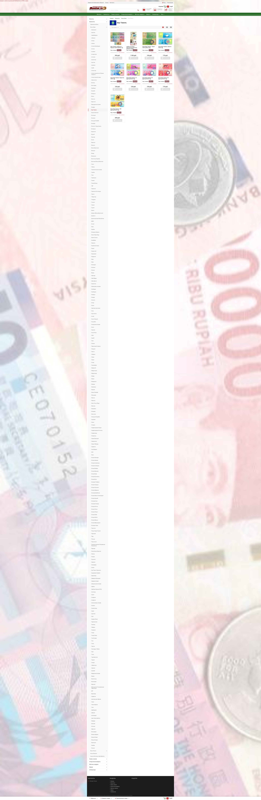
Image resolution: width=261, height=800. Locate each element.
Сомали (93, 605)
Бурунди (93, 137)
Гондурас (93, 199)
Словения (93, 600)
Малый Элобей (94, 392)
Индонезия (93, 253)
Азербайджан (94, 35)
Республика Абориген (96, 551)
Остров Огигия (94, 506)
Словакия (93, 597)
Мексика (93, 405)
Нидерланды (94, 433)
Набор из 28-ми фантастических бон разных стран (131, 47)
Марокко (93, 400)
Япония (93, 748)
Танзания (93, 630)
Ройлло (93, 553)
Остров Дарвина (95, 490)
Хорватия (93, 696)
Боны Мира (92, 27)
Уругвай (93, 670)
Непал (92, 422)
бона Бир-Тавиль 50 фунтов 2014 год (163, 78)
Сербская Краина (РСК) (96, 589)
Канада (93, 297)
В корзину (118, 58)
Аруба (92, 67)
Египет (92, 223)
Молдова (93, 411)
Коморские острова (95, 324)
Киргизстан (94, 313)
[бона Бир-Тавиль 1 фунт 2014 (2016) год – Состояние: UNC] (149, 38)
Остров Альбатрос (95, 463)
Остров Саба (94, 514)
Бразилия (93, 131)
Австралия (93, 29)
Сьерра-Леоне (94, 619)
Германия (93, 188)
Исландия (93, 264)
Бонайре (93, 123)
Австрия (93, 32)
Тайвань (93, 627)
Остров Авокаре (94, 457)
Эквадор (93, 720)
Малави (93, 384)
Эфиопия (93, 729)
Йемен (92, 272)
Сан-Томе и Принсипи (96, 570)
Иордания (93, 256)
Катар (92, 302)
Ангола (93, 48)
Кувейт (92, 338)
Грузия (92, 207)
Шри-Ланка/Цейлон (95, 718)
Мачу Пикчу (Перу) (95, 403)
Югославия (93, 731)
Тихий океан (94, 638)
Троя (92, 651)
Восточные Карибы (95, 158)
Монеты (99, 14)
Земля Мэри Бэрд (95, 234)
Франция (93, 684)
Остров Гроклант (95, 487)
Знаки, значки (115, 14)
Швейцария (94, 710)
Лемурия (93, 348)
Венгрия (93, 150)
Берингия (93, 101)
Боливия (93, 118)
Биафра (93, 107)
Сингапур (93, 591)
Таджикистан (94, 621)
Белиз (92, 96)
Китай (92, 316)
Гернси (92, 194)
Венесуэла (93, 156)
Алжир (92, 40)
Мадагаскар (94, 373)
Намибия (93, 419)
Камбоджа (93, 291)
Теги (162, 14)
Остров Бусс (94, 479)
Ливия (92, 359)
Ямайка (93, 745)
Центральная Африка (96, 699)
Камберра (93, 289)
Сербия (93, 586)
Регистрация (170, 2)
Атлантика (93, 70)
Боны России (93, 750)
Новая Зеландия (95, 438)
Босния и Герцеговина (96, 126)
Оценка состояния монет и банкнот (96, 2)
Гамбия (93, 172)
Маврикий (93, 367)
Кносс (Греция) (94, 319)
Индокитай (93, 251)
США (92, 616)
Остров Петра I (94, 511)
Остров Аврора (94, 460)
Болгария (93, 115)
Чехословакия (94, 704)
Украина (93, 668)
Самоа (92, 567)
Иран (92, 262)
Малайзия (93, 386)
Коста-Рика (93, 332)
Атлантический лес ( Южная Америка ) (97, 74)
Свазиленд (93, 575)
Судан (92, 610)
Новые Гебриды (94, 444)
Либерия (93, 354)
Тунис (92, 654)
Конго (92, 327)
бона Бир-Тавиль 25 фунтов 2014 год (147, 78)
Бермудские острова (96, 104)
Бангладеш (93, 85)
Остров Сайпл (94, 517)
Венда (92, 153)
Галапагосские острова (96, 169)
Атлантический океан (96, 77)
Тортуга (93, 646)
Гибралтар (93, 196)
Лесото (93, 351)
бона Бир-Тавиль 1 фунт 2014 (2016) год (148, 47)
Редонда (93, 548)
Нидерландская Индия (96, 427)
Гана (92, 175)
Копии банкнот (93, 753)
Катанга (93, 300)
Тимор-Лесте (94, 635)
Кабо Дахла (94, 281)
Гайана (93, 166)
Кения (92, 305)
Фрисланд (93, 693)
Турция (93, 659)
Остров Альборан (95, 465)
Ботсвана (93, 128)
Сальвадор (93, 564)
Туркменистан (94, 657)
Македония (93, 381)
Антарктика (94, 54)
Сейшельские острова (96, 583)
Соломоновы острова (96, 602)
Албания (93, 38)
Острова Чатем (94, 525)
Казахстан (93, 283)
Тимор (92, 632)
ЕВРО (92, 221)
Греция (92, 204)
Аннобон (93, 51)
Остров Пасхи (94, 509)
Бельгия (93, 99)
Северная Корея (95, 581)
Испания (93, 267)
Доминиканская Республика (97, 218)
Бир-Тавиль (94, 109)
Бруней (93, 134)
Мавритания (94, 370)
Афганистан (94, 80)
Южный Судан (94, 739)
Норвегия (93, 446)
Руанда (93, 556)
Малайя (93, 389)
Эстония (93, 726)
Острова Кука (94, 501)
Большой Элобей (95, 120)
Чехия (92, 701)
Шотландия (93, 715)
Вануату (93, 145)
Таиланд (93, 624)
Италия (93, 270)
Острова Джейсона (95, 492)
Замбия (93, 229)
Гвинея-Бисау (94, 183)
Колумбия (93, 321)
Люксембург (94, 365)
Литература (155, 14)
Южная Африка (94, 734)
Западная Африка (95, 232)
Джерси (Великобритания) (97, 213)
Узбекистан (94, 665)
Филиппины (94, 678)
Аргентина (93, 59)
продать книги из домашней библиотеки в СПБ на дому (14, 0)
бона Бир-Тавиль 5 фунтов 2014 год (117, 78)
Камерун (93, 294)
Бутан (92, 139)
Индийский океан (95, 245)
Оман (92, 454)
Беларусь (93, 93)
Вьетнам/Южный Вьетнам (97, 161)
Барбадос (93, 88)
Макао (92, 378)
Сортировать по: (115, 27)
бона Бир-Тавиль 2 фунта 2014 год (164, 47)
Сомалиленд (94, 608)
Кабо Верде (93, 278)
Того (92, 640)
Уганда (92, 662)
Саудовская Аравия (95, 572)
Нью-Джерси (94, 449)
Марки (148, 14)
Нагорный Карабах (95, 416)
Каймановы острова (96, 286)
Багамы (93, 82)
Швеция (93, 712)
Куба (92, 335)
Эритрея (93, 723)
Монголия (93, 414)
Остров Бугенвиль (95, 476)
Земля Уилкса (94, 237)
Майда (92, 376)
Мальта (93, 397)
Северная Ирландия (95, 578)
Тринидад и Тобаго (95, 649)
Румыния (93, 559)
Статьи (106, 2)
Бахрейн (93, 90)
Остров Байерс (94, 468)
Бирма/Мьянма (94, 112)
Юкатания (93, 742)
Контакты (112, 2)
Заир (92, 226)
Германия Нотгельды (96, 191)
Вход (164, 2)
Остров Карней (94, 498)
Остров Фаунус (94, 520)
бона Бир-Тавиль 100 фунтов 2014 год (116, 109)
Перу (92, 536)
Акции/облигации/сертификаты (97, 756)
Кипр (92, 310)
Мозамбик (93, 408)
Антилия (93, 57)
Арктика (93, 62)
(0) (117, 52)
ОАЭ (92, 452)
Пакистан (93, 528)
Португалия (94, 541)
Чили (92, 707)
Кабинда (93, 275)
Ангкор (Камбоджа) (95, 46)
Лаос (92, 340)
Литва (92, 362)
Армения (93, 65)
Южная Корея (94, 737)
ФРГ (92, 691)
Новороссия (94, 441)
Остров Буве (94, 473)
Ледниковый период (95, 346)
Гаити (92, 164)
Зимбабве (93, 240)
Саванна (93, 562)
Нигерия (93, 424)
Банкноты (106, 14)
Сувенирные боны (94, 24)
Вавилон (93, 142)
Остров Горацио (94, 484)
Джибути (93, 215)
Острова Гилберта (95, 482)
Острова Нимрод (95, 503)
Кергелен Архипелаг (95, 308)
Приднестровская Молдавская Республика (98, 545)
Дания (92, 210)
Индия (92, 248)
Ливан (92, 357)
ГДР (92, 185)
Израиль (93, 243)
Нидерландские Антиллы (96, 430)
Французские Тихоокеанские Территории (97, 687)
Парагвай (93, 533)
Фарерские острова (95, 673)
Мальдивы (93, 395)
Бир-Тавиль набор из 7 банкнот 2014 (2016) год (117, 47)
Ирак (92, 259)
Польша (93, 539)
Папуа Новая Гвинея (96, 530)
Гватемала (93, 177)
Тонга (92, 643)
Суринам (93, 613)
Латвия (93, 343)
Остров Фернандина (95, 522)
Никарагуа (93, 435)
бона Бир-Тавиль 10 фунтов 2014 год (131, 78)
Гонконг (93, 202)
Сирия (92, 594)
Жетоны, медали (139, 14)
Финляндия (93, 681)
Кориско (93, 329)
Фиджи (92, 676)
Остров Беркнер (94, 471)
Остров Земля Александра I (97, 495)
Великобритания (95, 147)
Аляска (93, 43)
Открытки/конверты (126, 14)
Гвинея (92, 180)
